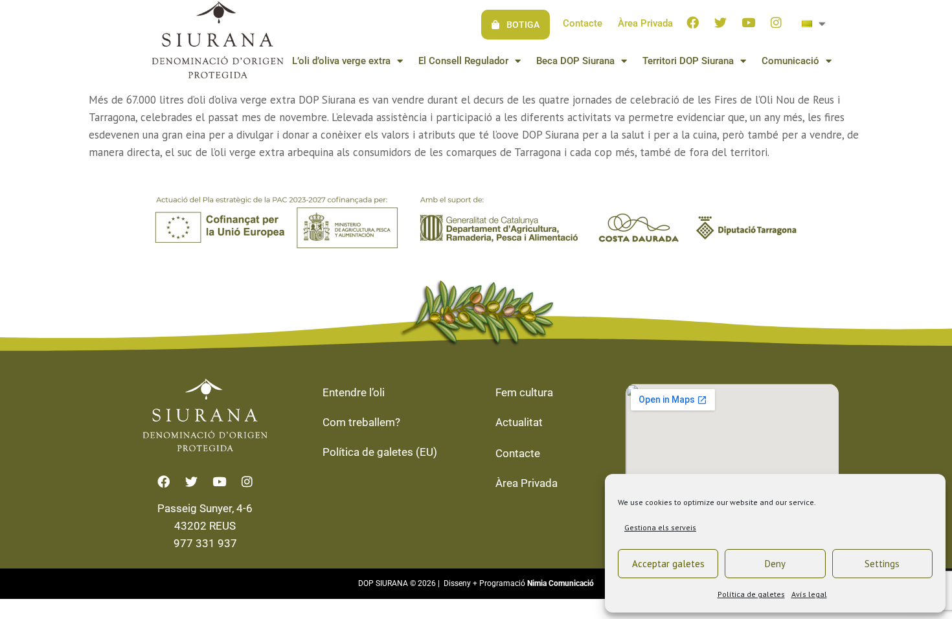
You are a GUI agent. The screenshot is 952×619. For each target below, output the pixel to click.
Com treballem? (361, 422)
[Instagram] (776, 22)
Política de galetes (751, 594)
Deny (775, 563)
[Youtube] (748, 22)
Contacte (582, 23)
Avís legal (809, 594)
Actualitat (519, 422)
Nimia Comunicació (560, 583)
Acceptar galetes (668, 563)
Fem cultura (524, 392)
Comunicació (790, 61)
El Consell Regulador (463, 61)
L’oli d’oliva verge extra (341, 61)
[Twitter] (720, 22)
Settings (882, 563)
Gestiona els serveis (660, 527)
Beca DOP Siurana (575, 61)
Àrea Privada (645, 23)
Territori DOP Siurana (688, 61)
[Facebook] (693, 22)
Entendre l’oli (354, 392)
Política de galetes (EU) (380, 451)
